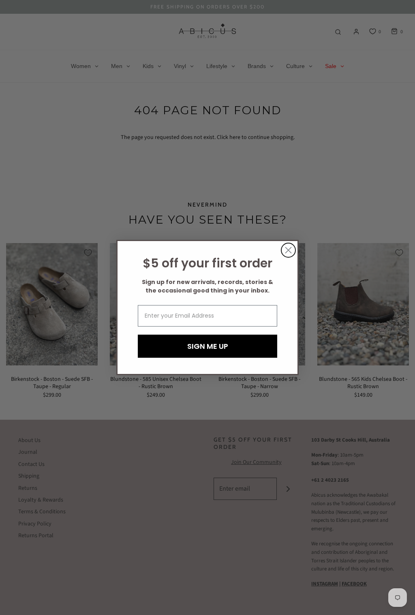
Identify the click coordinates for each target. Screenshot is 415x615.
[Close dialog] (288, 250)
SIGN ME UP (207, 346)
